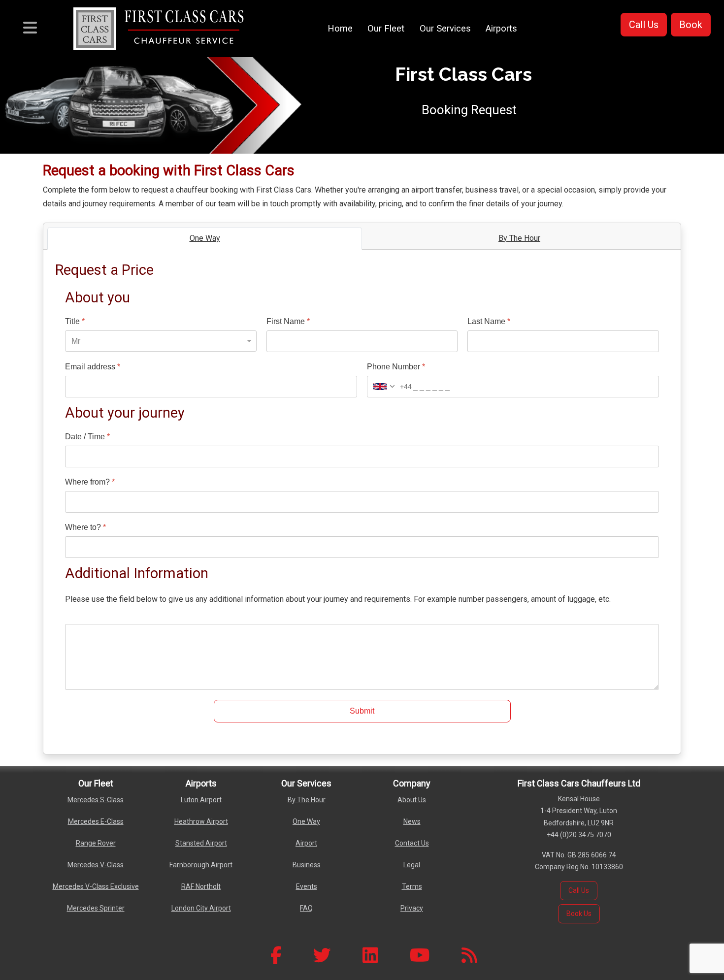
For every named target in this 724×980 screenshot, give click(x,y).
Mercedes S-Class (95, 800)
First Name (288, 321)
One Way (306, 821)
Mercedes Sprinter (96, 908)
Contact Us (412, 843)
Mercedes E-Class (96, 821)
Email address (92, 366)
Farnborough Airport (200, 865)
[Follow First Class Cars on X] (322, 955)
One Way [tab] (205, 238)
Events (306, 886)
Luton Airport (201, 800)
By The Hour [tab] (519, 238)
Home (340, 28)
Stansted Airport (201, 843)
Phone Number (396, 366)
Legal (411, 865)
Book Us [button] (579, 913)
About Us (411, 800)
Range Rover (96, 843)
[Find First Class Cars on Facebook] (276, 955)
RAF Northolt (201, 886)
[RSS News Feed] (469, 955)
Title (75, 321)
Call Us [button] (578, 890)
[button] (644, 24)
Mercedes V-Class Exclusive (96, 886)
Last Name (488, 321)
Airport (306, 843)
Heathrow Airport (201, 821)
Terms (412, 886)
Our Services (445, 28)
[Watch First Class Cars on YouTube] (420, 955)
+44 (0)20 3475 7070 (579, 835)
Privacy (411, 908)
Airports (501, 28)
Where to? (85, 527)
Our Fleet (385, 28)
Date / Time (87, 436)
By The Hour (307, 800)
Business (307, 865)
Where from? (90, 482)
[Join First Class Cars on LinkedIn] (370, 955)
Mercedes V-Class (95, 865)
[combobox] (389, 386)
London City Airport (201, 908)
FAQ (306, 908)
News (412, 821)
